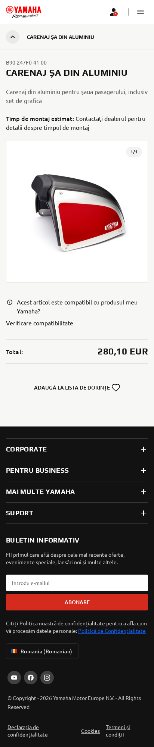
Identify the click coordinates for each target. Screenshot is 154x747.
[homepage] (23, 12)
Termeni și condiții (118, 730)
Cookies (90, 730)
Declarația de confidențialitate (27, 730)
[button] (140, 11)
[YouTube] (14, 677)
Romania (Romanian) (47, 651)
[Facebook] (30, 677)
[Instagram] (47, 677)
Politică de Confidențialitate (112, 630)
